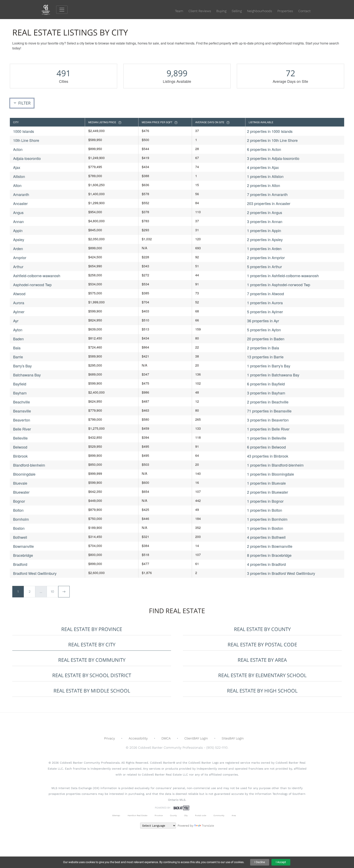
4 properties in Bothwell (266, 537)
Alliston (19, 176)
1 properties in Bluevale (266, 483)
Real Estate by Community (91, 659)
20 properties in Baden (265, 338)
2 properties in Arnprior (266, 257)
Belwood (20, 447)
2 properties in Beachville (267, 401)
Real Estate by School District (91, 675)
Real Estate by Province (91, 629)
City (186, 815)
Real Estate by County (262, 629)
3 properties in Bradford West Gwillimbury (281, 573)
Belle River (22, 429)
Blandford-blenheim (29, 465)
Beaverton (21, 420)
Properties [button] (285, 11)
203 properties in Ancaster (268, 203)
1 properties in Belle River (268, 429)
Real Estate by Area (262, 659)
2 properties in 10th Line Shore (272, 140)
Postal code (200, 815)
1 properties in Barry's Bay (268, 365)
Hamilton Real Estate (137, 815)
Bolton (18, 510)
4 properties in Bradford (266, 564)
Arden (18, 248)
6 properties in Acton (264, 149)
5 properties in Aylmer (265, 311)
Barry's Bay (22, 365)
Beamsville (22, 410)
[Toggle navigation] (62, 10)
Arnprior (19, 257)
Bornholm (21, 519)
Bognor (19, 501)
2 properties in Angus (264, 212)
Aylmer (18, 311)
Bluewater (21, 492)
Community (218, 815)
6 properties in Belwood (266, 447)
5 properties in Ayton (264, 329)
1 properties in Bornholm (267, 519)
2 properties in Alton (263, 185)
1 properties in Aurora (265, 302)
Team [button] (179, 11)
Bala (16, 347)
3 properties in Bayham (266, 392)
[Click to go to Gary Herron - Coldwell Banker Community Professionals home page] (49, 9)
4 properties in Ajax (263, 167)
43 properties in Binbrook (267, 456)
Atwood (19, 293)
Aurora (18, 302)
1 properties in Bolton (264, 510)
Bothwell (20, 537)
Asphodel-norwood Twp (32, 284)
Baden (18, 338)
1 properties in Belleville (266, 438)
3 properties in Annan (264, 221)
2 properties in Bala (263, 347)
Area (234, 815)
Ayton (17, 329)
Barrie (18, 356)
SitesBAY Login (233, 738)
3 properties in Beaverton (268, 420)
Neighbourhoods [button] (259, 11)
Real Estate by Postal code (262, 644)
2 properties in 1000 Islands (270, 131)
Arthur (18, 266)
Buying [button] (221, 11)
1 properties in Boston (265, 528)
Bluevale (20, 483)
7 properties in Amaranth (267, 194)
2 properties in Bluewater (267, 492)
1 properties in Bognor (265, 501)
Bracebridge (23, 555)
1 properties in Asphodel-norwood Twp (278, 284)
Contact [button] (304, 11)
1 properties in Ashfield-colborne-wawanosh (283, 275)
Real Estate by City (91, 644)
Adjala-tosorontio (27, 158)
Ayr (15, 320)
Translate (208, 825)
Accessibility (138, 738)
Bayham (20, 392)
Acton (18, 149)
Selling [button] (237, 11)
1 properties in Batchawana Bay (273, 374)
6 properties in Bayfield (266, 383)
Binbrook (20, 456)
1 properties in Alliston (265, 176)
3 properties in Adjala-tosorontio (273, 158)
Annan (18, 221)
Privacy (109, 738)
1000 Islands (23, 131)
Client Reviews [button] (199, 11)
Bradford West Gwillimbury (35, 573)
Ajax (16, 167)
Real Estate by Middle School (91, 690)
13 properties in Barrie (265, 356)
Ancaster (20, 203)
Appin (18, 230)
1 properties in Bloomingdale (270, 474)
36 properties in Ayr (263, 320)
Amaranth (21, 194)
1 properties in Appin (264, 230)
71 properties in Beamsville (269, 410)
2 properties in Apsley (265, 239)
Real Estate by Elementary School (262, 675)
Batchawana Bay (27, 374)
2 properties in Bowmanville (269, 546)
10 (52, 591)
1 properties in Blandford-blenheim (275, 465)
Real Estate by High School (262, 690)
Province (159, 815)
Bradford (20, 564)
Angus (18, 212)
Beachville (21, 401)
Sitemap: (116, 815)
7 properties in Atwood (265, 293)
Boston (19, 528)
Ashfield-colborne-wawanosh (36, 275)
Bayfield (19, 383)
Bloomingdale (24, 474)
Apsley (18, 239)
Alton (17, 185)
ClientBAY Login (196, 738)
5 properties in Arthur (264, 266)
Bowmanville (23, 546)
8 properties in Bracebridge (269, 555)
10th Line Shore (26, 140)
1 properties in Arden (264, 248)
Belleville (20, 438)
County (173, 815)
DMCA (166, 738)
